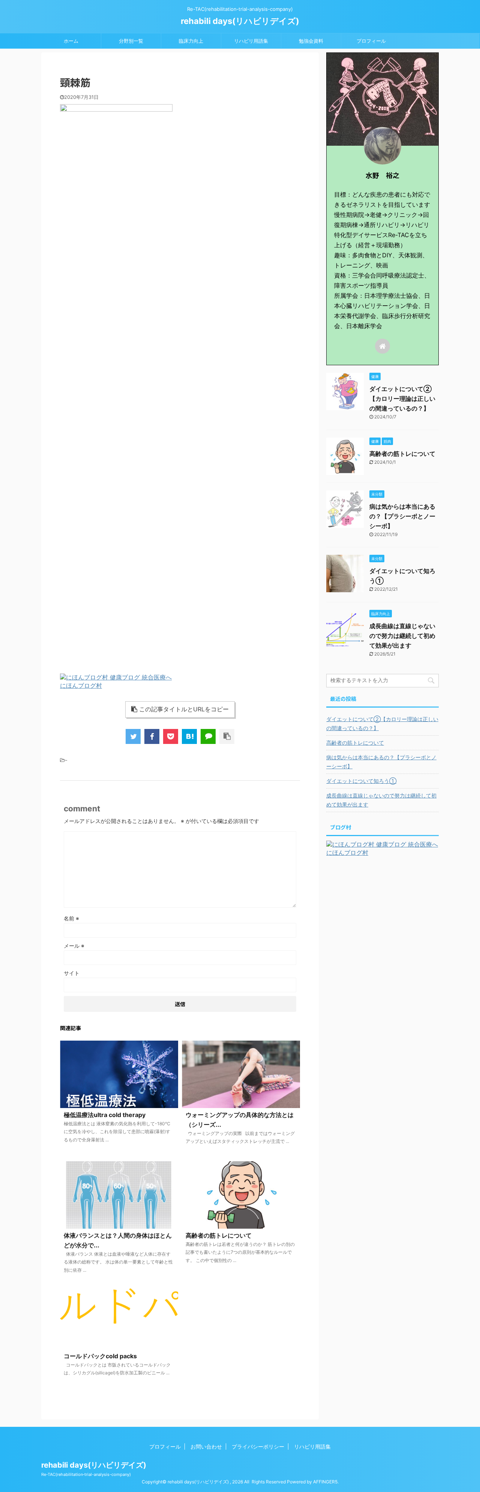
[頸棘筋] (189, 736)
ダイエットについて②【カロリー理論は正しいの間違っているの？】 (402, 398)
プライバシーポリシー (258, 1446)
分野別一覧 (131, 41)
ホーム (71, 41)
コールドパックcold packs (100, 1356)
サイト (72, 973)
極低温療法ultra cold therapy (105, 1115)
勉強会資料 (311, 41)
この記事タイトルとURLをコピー (184, 709)
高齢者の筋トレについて (219, 1235)
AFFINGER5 (325, 1482)
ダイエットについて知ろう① (361, 781)
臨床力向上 (191, 41)
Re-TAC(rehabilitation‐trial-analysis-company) (86, 1474)
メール (74, 945)
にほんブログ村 (81, 685)
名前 (71, 918)
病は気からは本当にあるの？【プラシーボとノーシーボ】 (402, 516)
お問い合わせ (206, 1446)
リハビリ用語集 (251, 41)
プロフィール (371, 41)
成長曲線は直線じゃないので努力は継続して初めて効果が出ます (402, 635)
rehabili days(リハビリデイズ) (240, 21)
